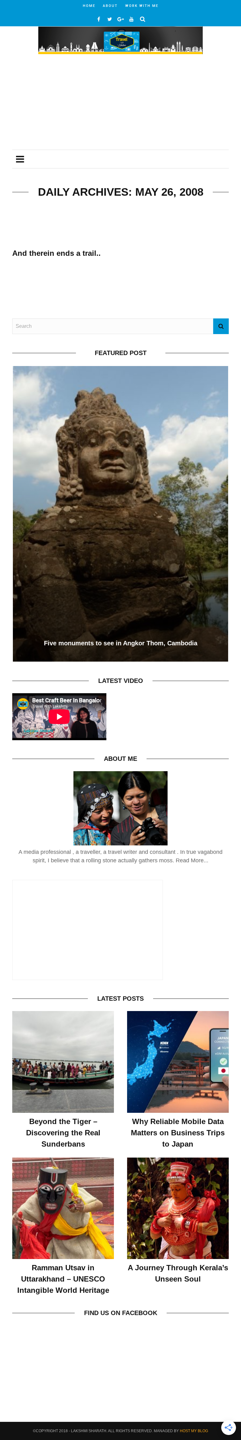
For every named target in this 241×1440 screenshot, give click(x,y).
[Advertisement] (120, 103)
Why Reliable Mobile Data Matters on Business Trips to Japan (178, 1132)
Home (89, 6)
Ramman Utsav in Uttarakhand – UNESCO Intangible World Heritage (63, 1278)
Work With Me (141, 6)
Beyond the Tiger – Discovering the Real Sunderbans (63, 1132)
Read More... (192, 860)
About (110, 6)
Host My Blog (194, 1431)
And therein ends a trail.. (56, 253)
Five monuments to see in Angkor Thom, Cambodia (120, 643)
